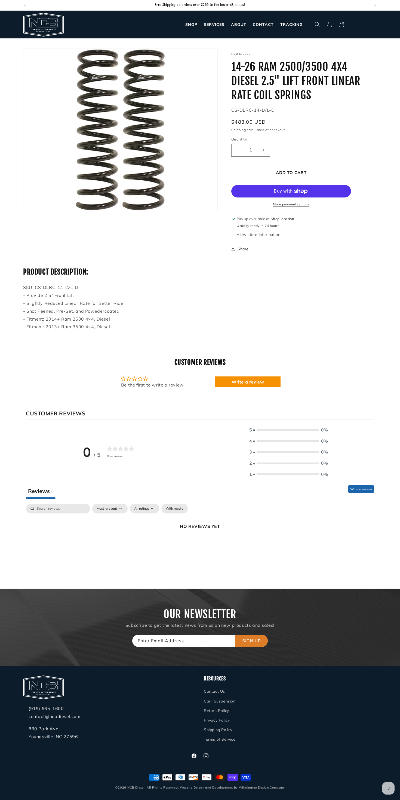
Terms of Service (220, 739)
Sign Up (251, 640)
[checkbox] (174, 508)
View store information (258, 234)
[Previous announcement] (25, 5)
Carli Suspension (220, 701)
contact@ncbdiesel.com (55, 716)
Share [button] (243, 249)
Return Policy (216, 710)
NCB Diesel (136, 787)
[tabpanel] (200, 544)
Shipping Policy (218, 730)
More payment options (291, 204)
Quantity (239, 139)
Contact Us (214, 691)
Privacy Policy (217, 720)
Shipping (238, 130)
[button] (317, 25)
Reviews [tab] (40, 491)
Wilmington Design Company (262, 787)
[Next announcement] (375, 5)
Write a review (248, 382)
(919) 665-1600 (46, 708)
